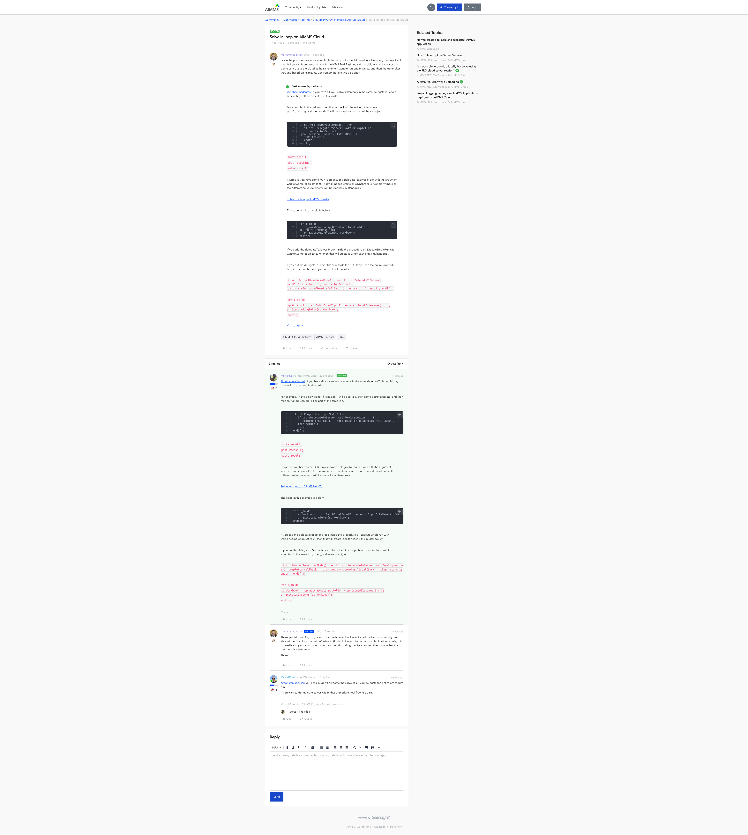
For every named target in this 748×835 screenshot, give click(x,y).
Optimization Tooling (296, 19)
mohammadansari (292, 54)
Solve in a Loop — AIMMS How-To (308, 199)
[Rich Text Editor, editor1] (336, 771)
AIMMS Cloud (325, 337)
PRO (341, 337)
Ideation (337, 7)
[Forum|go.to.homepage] (272, 7)
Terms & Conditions (358, 826)
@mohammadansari (299, 92)
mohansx (286, 375)
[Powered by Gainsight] (374, 819)
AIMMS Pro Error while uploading (438, 82)
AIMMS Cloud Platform (296, 337)
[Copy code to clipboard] (393, 125)
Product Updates (317, 7)
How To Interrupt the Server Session (439, 55)
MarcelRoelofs (289, 677)
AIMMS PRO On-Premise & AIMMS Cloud (339, 19)
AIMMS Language (428, 48)
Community (272, 19)
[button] (449, 7)
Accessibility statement (388, 826)
